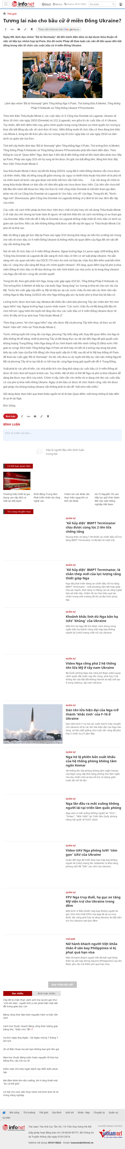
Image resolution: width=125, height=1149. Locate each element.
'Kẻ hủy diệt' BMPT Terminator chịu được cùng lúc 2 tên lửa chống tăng (91, 527)
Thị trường (29, 1112)
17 (31, 1029)
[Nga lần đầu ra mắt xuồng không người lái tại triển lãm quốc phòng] (32, 817)
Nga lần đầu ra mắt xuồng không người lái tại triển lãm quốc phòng (93, 805)
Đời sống (14, 1112)
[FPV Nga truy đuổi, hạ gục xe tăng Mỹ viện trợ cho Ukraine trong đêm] (32, 911)
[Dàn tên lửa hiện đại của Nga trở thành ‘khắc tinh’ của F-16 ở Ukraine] (32, 724)
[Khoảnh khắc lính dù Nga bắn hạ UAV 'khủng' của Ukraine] (32, 630)
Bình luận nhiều (46, 993)
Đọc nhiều (17, 993)
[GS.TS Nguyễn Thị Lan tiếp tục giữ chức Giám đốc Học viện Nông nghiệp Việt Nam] (108, 481)
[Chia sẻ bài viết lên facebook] (5, 29)
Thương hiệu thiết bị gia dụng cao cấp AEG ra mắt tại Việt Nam (16, 497)
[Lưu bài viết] (31, 29)
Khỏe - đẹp (84, 1112)
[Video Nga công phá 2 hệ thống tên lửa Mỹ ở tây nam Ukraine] (32, 677)
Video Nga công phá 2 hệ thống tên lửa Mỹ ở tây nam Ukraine (91, 665)
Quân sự (71, 518)
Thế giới (12, 13)
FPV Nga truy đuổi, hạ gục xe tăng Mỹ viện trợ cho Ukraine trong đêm (93, 901)
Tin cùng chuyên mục (19, 511)
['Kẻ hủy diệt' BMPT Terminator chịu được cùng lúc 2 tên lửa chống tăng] (32, 537)
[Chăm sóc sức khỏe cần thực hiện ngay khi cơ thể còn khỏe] (77, 481)
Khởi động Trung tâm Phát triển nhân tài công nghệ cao (47, 497)
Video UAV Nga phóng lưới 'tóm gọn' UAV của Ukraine (91, 852)
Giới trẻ (70, 1112)
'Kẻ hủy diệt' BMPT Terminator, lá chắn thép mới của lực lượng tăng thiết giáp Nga (93, 574)
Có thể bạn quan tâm (18, 466)
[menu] (5, 4)
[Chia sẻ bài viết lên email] (18, 29)
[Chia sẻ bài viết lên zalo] (12, 29)
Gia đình (57, 1112)
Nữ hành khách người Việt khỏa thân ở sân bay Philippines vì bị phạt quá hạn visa (91, 948)
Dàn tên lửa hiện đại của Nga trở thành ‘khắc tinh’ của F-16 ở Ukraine (92, 714)
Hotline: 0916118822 (76, 4)
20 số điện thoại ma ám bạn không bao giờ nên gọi (31, 1049)
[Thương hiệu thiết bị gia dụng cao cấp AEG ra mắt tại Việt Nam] (16, 481)
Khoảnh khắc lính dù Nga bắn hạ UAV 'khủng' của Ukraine (92, 618)
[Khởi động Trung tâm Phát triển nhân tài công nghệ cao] (47, 481)
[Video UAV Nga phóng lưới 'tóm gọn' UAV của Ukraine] (32, 864)
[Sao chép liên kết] (25, 29)
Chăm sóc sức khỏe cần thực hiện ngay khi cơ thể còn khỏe (77, 497)
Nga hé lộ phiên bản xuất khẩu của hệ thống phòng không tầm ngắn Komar (91, 761)
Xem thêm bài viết (62, 984)
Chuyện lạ (99, 1112)
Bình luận (10, 416)
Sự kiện (6, 1118)
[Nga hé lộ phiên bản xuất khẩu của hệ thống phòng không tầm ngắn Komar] (32, 770)
